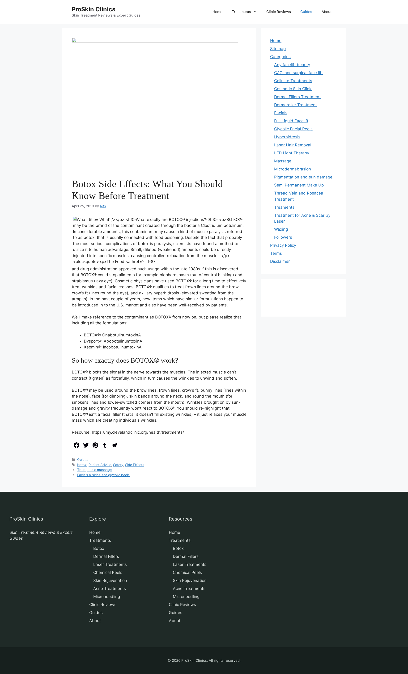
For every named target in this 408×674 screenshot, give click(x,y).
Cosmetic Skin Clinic (293, 88)
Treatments (241, 11)
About (327, 11)
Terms (276, 253)
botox (82, 465)
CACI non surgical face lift (298, 72)
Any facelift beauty (292, 64)
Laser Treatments (110, 564)
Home (217, 11)
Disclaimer (280, 261)
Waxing (281, 229)
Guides (306, 11)
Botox (98, 548)
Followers (283, 237)
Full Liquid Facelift (291, 121)
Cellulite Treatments (293, 80)
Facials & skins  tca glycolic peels (103, 475)
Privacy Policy (283, 245)
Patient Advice (100, 465)
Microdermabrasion (292, 169)
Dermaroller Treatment (295, 104)
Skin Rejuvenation (110, 580)
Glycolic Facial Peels (293, 129)
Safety (118, 465)
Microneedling (106, 596)
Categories (280, 56)
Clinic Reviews (278, 11)
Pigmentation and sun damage (303, 177)
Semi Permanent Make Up (299, 185)
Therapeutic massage (94, 470)
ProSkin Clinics (93, 9)
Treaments (284, 207)
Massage (282, 161)
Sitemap (278, 48)
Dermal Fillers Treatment (297, 96)
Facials (280, 112)
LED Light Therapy (291, 153)
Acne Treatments (109, 588)
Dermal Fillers (106, 556)
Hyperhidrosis (287, 137)
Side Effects (134, 465)
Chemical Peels (107, 572)
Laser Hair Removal (292, 145)
